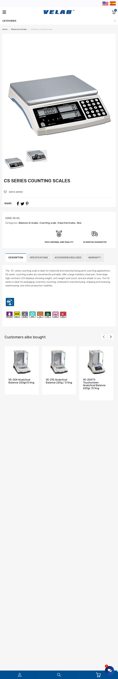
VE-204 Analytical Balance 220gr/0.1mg (21, 381)
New (79, 223)
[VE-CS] (10, 305)
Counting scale (47, 223)
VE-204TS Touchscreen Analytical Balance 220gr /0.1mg (94, 384)
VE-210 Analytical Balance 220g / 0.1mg (59, 381)
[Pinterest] (27, 203)
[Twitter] (22, 203)
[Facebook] (18, 203)
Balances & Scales (28, 223)
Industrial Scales (66, 223)
